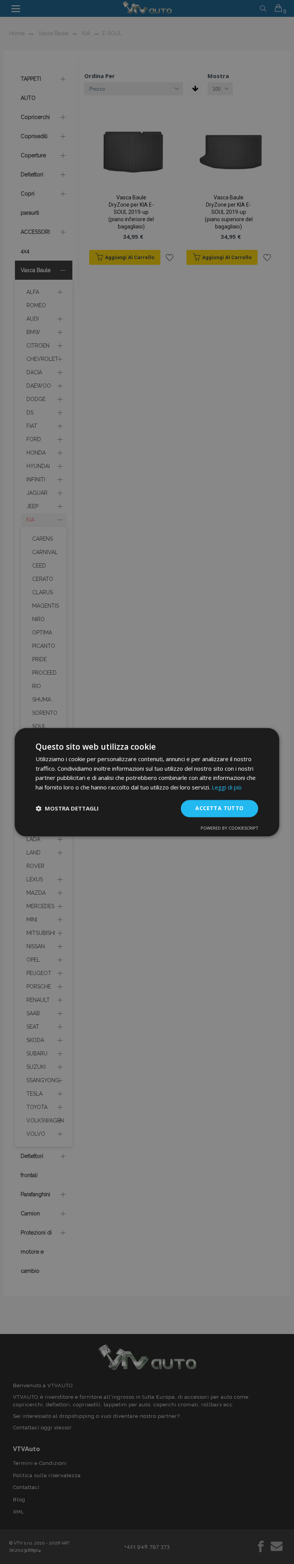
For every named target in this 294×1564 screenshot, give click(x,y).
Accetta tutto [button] (219, 808)
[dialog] (147, 782)
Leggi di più (227, 787)
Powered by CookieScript (229, 828)
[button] (67, 808)
